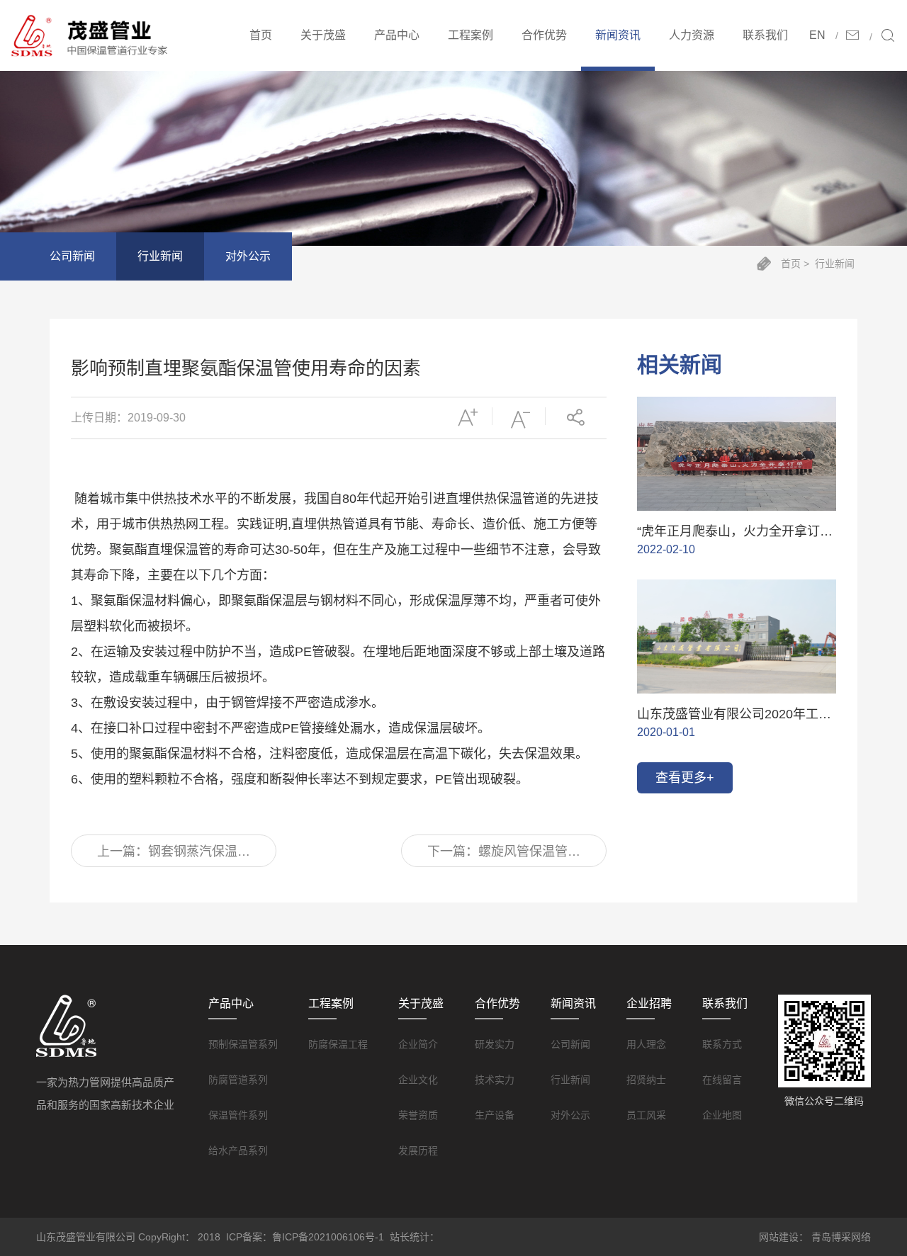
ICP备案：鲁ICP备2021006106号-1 (305, 1237)
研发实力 (494, 1044)
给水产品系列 (238, 1150)
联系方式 (722, 1044)
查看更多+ (684, 778)
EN (817, 35)
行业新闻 (160, 256)
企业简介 (418, 1044)
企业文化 (418, 1079)
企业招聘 (649, 1003)
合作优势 (544, 35)
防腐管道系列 (238, 1079)
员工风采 (646, 1115)
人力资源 (691, 35)
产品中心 (396, 35)
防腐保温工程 (338, 1044)
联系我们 (765, 35)
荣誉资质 (418, 1115)
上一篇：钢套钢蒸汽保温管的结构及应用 (173, 855)
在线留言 (722, 1079)
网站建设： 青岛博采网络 (815, 1237)
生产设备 (494, 1115)
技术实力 (494, 1079)
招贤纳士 (646, 1079)
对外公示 (248, 256)
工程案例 (470, 35)
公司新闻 (72, 256)
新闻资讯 (618, 35)
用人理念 (646, 1044)
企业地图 (722, 1115)
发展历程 (418, 1150)
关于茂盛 (323, 35)
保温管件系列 (238, 1115)
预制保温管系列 (243, 1044)
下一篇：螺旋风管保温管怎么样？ (503, 855)
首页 (260, 35)
